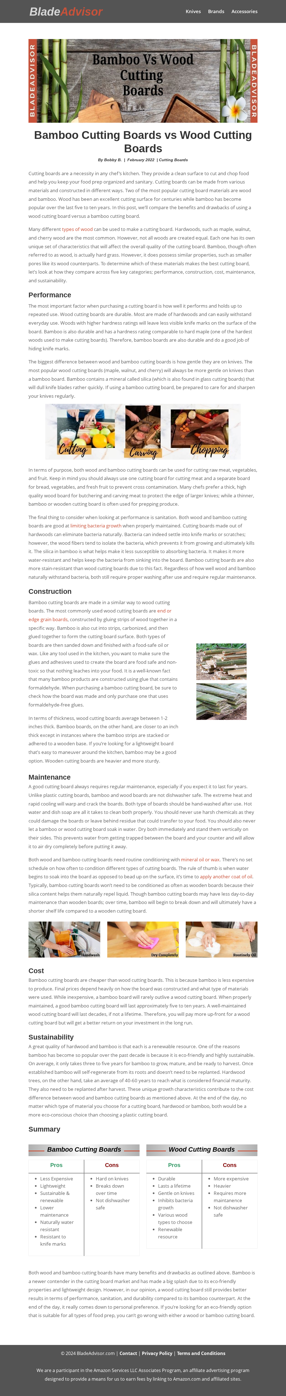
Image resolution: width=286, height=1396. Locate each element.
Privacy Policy (157, 1353)
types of (71, 229)
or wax (200, 859)
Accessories (245, 12)
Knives (193, 12)
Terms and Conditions (201, 1353)
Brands (216, 12)
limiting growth (95, 525)
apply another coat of (226, 876)
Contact (128, 1353)
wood (87, 229)
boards (60, 619)
